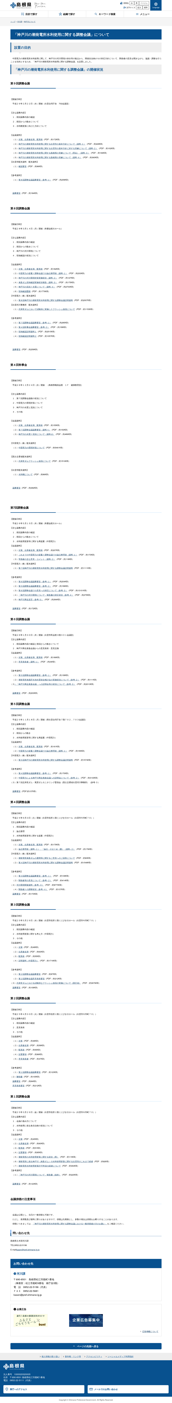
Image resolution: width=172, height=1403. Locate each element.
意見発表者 (24, 1058)
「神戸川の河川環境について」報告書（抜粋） (40, 1174)
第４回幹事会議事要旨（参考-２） (34, 327)
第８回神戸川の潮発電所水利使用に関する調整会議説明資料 (46, 300)
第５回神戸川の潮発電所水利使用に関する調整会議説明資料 (46, 759)
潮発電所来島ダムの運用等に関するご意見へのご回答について (47, 858)
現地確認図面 (25, 291)
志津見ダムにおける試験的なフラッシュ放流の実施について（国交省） (48, 983)
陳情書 (19, 1076)
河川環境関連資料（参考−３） (30, 884)
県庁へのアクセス (18, 1389)
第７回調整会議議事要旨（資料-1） (34, 429)
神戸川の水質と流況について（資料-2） (37, 434)
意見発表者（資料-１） (29, 661)
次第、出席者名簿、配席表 (31, 139)
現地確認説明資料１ (28, 331)
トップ (12, 21)
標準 (146, 7)
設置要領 (23, 1054)
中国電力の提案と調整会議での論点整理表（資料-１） (43, 273)
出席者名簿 (24, 951)
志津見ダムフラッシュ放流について (35, 461)
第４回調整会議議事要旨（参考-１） (35, 773)
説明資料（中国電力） (29, 960)
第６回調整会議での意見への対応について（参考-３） (43, 590)
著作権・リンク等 (73, 1356)
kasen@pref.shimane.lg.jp (28, 1249)
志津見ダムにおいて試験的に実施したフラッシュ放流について (47, 309)
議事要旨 (16, 193)
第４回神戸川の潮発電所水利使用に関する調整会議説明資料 (46, 862)
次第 (21, 947)
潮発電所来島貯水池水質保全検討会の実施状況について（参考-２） (49, 679)
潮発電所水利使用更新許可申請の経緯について (40, 1165)
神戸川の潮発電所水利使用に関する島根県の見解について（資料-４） (50, 157)
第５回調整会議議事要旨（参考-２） (35, 586)
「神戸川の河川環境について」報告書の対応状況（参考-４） (46, 594)
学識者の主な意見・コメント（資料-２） (37, 559)
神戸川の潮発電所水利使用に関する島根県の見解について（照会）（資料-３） (54, 152)
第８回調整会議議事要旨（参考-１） (35, 179)
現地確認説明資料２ (28, 336)
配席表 (22, 956)
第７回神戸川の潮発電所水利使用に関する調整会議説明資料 (46, 568)
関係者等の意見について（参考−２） (35, 880)
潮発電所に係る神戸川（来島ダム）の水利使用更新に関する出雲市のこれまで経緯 (56, 1161)
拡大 (139, 7)
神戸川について (30, 21)
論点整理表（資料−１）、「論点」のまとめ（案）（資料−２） (47, 849)
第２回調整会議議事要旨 (30, 974)
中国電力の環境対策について (32, 447)
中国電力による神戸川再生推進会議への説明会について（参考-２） (49, 777)
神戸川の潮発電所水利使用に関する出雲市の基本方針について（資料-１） (52, 143)
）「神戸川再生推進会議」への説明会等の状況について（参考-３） (45, 684)
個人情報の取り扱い (51, 1356)
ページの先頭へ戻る (88, 1346)
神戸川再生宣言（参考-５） (31, 599)
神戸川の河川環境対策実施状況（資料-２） (38, 277)
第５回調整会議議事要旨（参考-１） (35, 675)
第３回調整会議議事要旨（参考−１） (35, 875)
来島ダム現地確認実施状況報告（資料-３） (38, 282)
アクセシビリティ (94, 1356)
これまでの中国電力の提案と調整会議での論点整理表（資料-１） (48, 554)
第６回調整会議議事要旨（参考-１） (35, 581)
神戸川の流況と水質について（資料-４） (37, 286)
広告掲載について (150, 1331)
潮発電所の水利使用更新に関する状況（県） (39, 1156)
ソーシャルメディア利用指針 (120, 1356)
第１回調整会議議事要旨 (30, 1072)
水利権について (26, 474)
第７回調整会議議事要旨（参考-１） (35, 322)
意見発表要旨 (18, 1085)
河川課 (19, 21)
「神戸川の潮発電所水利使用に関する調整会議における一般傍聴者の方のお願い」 (70, 1223)
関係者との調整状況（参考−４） (33, 889)
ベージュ (144, 3)
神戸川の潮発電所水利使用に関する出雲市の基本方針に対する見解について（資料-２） (58, 148)
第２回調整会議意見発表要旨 (32, 978)
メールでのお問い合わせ (106, 1389)
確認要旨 (23, 166)
